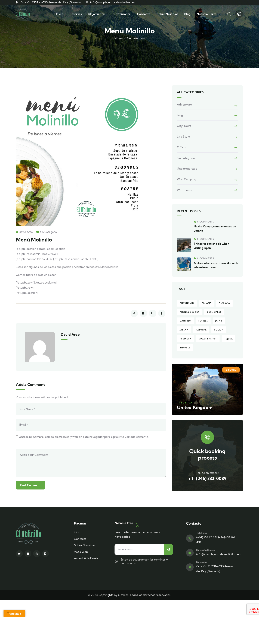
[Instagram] (36, 553)
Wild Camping (186, 179)
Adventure (184, 104)
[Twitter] (19, 553)
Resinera (185, 339)
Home (119, 38)
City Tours (184, 126)
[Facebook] (27, 553)
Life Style (183, 136)
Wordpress (184, 190)
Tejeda (228, 339)
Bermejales (214, 312)
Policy (218, 330)
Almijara (224, 303)
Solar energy (208, 339)
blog (180, 115)
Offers (181, 147)
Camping (185, 321)
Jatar (218, 321)
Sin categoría (136, 38)
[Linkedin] (45, 553)
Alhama (206, 303)
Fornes (203, 321)
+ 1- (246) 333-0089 (207, 478)
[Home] (23, 14)
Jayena (184, 330)
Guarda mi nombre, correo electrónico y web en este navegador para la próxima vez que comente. (84, 436)
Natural (201, 330)
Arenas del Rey (190, 312)
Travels (185, 347)
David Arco (26, 232)
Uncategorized (187, 168)
